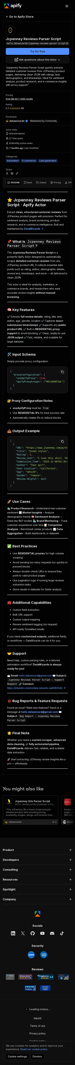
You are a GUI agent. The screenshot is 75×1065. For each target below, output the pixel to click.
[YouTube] (42, 933)
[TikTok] (62, 933)
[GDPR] (31, 955)
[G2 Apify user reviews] (63, 977)
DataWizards (32, 228)
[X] (23, 933)
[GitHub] (32, 933)
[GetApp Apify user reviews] (10, 977)
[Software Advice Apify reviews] (25, 977)
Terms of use (37, 1025)
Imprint (37, 1018)
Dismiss (37, 1056)
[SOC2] (44, 955)
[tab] (13, 182)
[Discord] (52, 933)
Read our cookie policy (33, 1049)
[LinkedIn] (13, 933)
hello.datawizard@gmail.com (35, 675)
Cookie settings (17, 1056)
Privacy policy (37, 1033)
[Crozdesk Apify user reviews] (45, 988)
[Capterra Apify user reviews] (45, 977)
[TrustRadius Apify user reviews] (30, 988)
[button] (37, 850)
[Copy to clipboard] (62, 371)
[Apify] (13, 5)
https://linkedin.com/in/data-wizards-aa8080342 (34, 688)
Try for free (37, 51)
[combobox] (37, 59)
